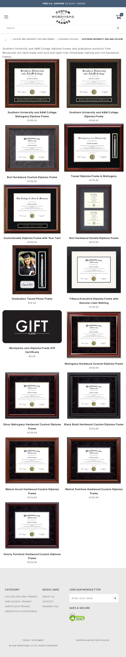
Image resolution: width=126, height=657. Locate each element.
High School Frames (18, 601)
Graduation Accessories (21, 611)
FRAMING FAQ (50, 606)
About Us (48, 596)
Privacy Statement (33, 640)
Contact (48, 601)
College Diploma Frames (21, 596)
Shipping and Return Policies (92, 640)
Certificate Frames (17, 606)
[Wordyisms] (63, 16)
